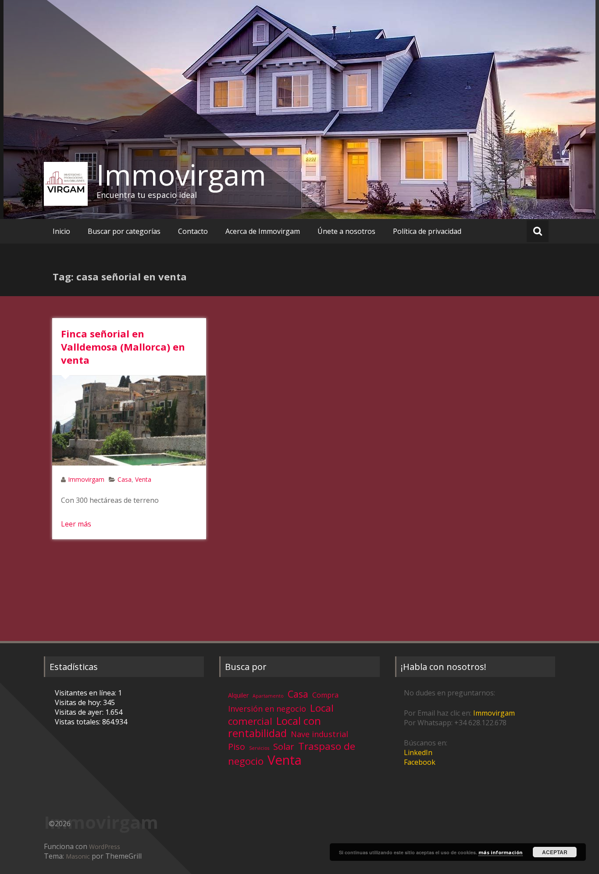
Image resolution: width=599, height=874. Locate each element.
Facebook (419, 762)
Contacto (193, 231)
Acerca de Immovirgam (262, 231)
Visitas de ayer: (80, 712)
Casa (125, 479)
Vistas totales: (78, 722)
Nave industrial (319, 734)
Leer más (76, 524)
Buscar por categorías (124, 231)
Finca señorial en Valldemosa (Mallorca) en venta (123, 346)
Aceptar (554, 852)
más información (500, 852)
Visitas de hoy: (79, 702)
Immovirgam (181, 174)
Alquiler (238, 695)
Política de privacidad (427, 231)
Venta (143, 479)
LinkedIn (418, 752)
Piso (236, 746)
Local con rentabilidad (274, 726)
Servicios (259, 748)
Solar (283, 746)
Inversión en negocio (267, 708)
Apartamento (268, 696)
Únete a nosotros (346, 231)
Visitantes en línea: (86, 693)
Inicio (61, 231)
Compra (325, 695)
